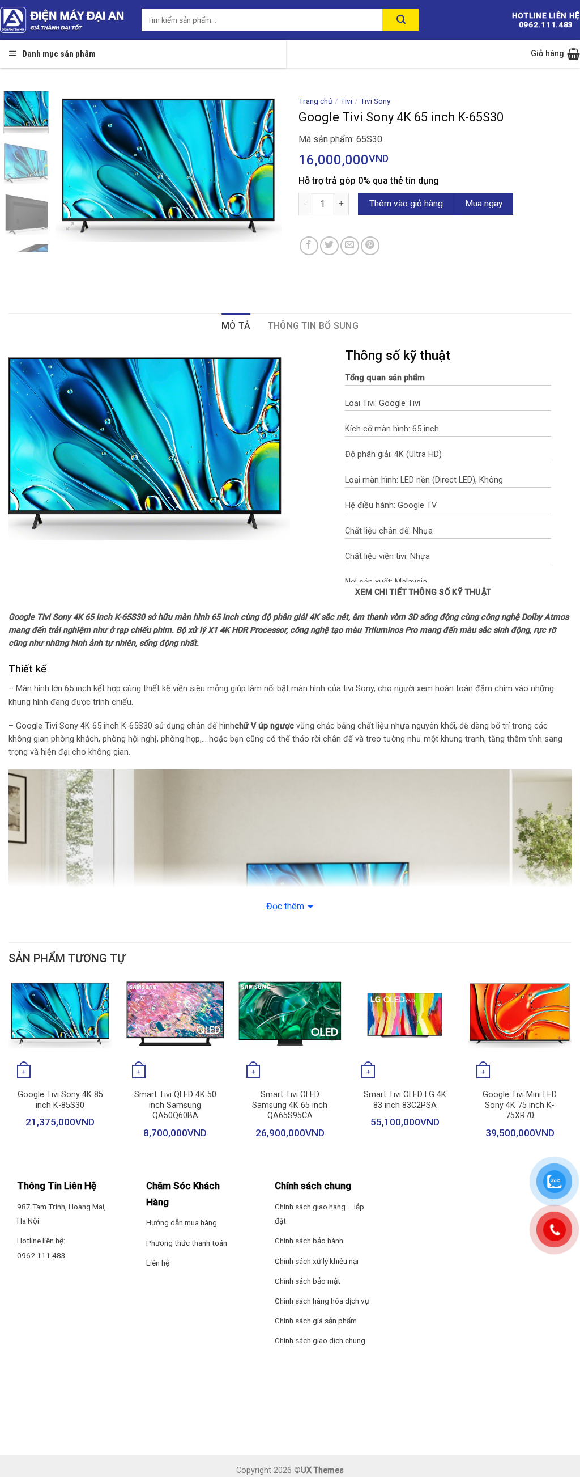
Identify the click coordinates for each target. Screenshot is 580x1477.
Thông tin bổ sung (313, 325)
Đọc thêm (285, 906)
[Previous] (75, 166)
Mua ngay (483, 203)
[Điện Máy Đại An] (62, 20)
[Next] (263, 166)
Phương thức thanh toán (186, 1242)
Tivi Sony (375, 100)
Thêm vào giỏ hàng (406, 203)
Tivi (346, 100)
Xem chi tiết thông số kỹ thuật (423, 591)
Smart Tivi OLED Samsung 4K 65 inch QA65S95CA (289, 1105)
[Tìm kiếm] (400, 20)
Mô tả (236, 325)
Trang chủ (315, 100)
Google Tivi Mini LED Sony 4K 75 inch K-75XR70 (520, 1105)
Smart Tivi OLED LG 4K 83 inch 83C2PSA (405, 1100)
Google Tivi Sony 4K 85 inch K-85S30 (60, 1100)
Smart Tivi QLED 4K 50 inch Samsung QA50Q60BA (175, 1105)
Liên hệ (157, 1262)
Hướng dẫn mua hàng (181, 1222)
